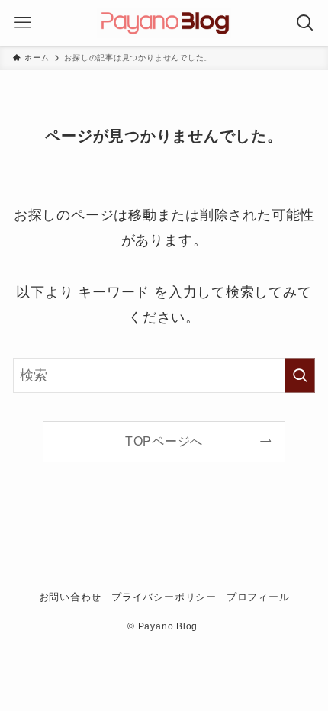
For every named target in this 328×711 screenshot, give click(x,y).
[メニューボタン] (23, 23)
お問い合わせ (70, 597)
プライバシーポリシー (164, 597)
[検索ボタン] (305, 23)
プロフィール (258, 597)
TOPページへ (164, 441)
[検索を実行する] (300, 375)
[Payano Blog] (164, 23)
